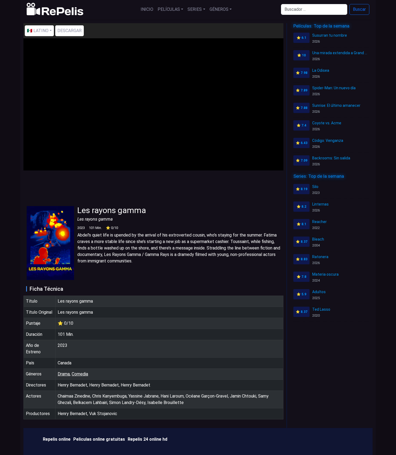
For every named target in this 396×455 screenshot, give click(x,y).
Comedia (80, 374)
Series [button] (194, 9)
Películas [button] (169, 9)
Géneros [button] (219, 9)
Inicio (147, 9)
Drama (64, 374)
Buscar (359, 9)
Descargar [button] (69, 30)
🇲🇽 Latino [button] (37, 30)
